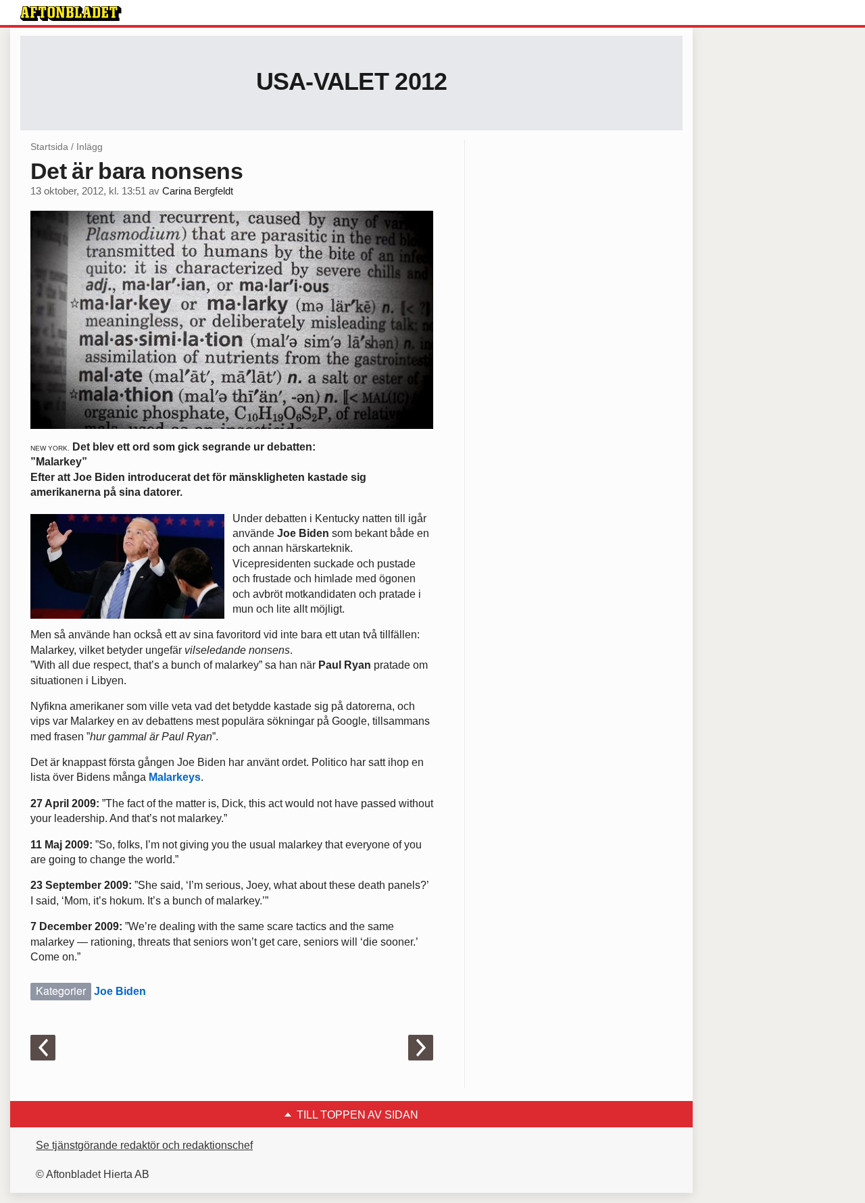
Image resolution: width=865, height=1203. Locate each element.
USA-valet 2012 (351, 81)
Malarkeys (175, 777)
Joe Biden (120, 991)
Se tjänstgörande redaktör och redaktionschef (144, 1145)
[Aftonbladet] (71, 13)
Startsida (49, 146)
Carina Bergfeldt (197, 191)
